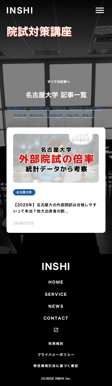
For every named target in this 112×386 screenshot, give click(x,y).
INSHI (56, 266)
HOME (56, 282)
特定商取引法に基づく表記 (56, 366)
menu (99, 10)
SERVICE (56, 294)
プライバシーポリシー (56, 354)
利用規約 (55, 343)
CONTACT (56, 318)
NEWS (55, 306)
